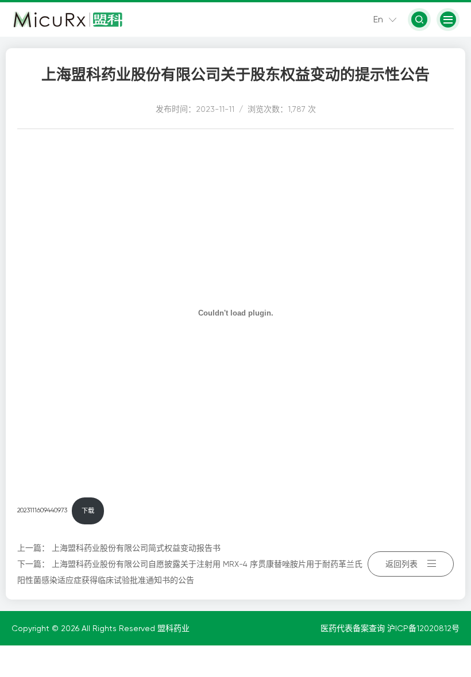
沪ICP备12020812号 (423, 628)
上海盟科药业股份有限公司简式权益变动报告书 (136, 548)
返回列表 (401, 564)
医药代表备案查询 (354, 628)
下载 (88, 511)
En (378, 19)
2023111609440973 (42, 511)
